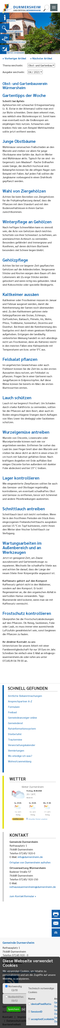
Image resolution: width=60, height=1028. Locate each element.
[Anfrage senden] (56, 926)
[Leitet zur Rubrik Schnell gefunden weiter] (4, 28)
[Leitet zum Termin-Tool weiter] (4, 49)
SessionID (36, 1011)
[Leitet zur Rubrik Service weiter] (4, 38)
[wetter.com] (18, 820)
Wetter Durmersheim (33, 786)
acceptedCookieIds (42, 1019)
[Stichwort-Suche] (46, 10)
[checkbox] (6, 986)
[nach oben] (56, 935)
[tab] (14, 988)
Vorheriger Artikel (14, 58)
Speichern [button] (13, 1009)
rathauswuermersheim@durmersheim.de (33, 887)
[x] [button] (23, 1009)
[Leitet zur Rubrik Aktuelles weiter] (4, 17)
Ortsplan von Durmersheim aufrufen (30, 862)
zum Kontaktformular (22, 896)
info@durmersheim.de (30, 857)
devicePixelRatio (41, 1004)
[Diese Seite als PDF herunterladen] (56, 917)
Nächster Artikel (41, 58)
